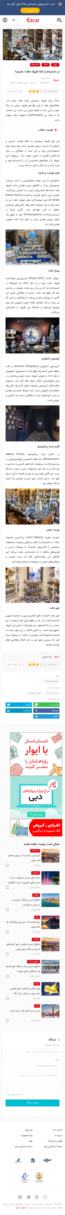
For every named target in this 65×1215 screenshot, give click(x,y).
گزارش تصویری (34, 693)
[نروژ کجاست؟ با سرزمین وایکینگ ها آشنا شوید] (50, 922)
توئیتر (28, 704)
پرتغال (36, 895)
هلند (45, 64)
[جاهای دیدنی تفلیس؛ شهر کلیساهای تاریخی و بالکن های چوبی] (50, 944)
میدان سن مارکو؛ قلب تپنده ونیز (25, 1011)
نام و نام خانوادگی (51, 1045)
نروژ (37, 917)
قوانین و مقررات (55, 1141)
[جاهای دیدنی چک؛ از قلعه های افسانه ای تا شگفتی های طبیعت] (50, 966)
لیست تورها (32, 10)
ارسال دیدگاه (33, 1103)
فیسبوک (54, 710)
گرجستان (35, 850)
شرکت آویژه (21, 1207)
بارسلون (35, 872)
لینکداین (27, 710)
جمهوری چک (33, 961)
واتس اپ (54, 704)
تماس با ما (57, 1130)
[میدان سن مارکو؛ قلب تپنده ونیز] (50, 1011)
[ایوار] (33, 20)
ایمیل (57, 1059)
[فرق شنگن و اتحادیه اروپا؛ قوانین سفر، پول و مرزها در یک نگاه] (50, 989)
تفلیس (35, 939)
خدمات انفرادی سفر (24, 1146)
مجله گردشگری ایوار (53, 1146)
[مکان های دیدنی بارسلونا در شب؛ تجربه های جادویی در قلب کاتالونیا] (50, 878)
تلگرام (55, 716)
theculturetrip (51, 681)
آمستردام (35, 64)
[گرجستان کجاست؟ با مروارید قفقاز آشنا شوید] (50, 856)
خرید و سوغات (51, 693)
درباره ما (58, 1135)
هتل (31, 1141)
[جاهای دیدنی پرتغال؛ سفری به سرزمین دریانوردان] (50, 900)
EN (13, 20)
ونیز (37, 1005)
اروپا (55, 64)
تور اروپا (29, 1130)
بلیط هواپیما (27, 1135)
